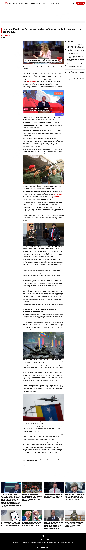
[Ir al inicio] (6, 3)
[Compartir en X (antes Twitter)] (81, 37)
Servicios (58, 3)
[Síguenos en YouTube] (48, 540)
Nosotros (25, 542)
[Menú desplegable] (2, 3)
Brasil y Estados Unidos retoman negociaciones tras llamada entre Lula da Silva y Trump (75, 78)
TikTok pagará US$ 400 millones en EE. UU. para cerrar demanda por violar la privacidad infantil (75, 72)
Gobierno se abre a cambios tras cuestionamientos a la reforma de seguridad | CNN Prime (53, 496)
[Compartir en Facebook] (78, 37)
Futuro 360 (45, 3)
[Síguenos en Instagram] (45, 540)
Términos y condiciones (41, 542)
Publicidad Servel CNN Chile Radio (67, 542)
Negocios (21, 3)
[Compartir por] (84, 37)
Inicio (2, 25)
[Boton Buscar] (73, 3)
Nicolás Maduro (58, 194)
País (10, 3)
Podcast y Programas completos (33, 3)
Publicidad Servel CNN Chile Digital (53, 542)
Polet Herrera (6, 37)
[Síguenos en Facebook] (38, 540)
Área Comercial (15, 542)
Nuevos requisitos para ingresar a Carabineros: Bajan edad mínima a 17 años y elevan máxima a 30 (74, 524)
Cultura (52, 3)
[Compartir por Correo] (75, 37)
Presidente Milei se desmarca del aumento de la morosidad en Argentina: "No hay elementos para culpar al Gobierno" (75, 66)
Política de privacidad (32, 542)
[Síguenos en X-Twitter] (41, 540)
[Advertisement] (11, 118)
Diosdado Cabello (31, 81)
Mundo (15, 3)
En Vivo (21, 542)
